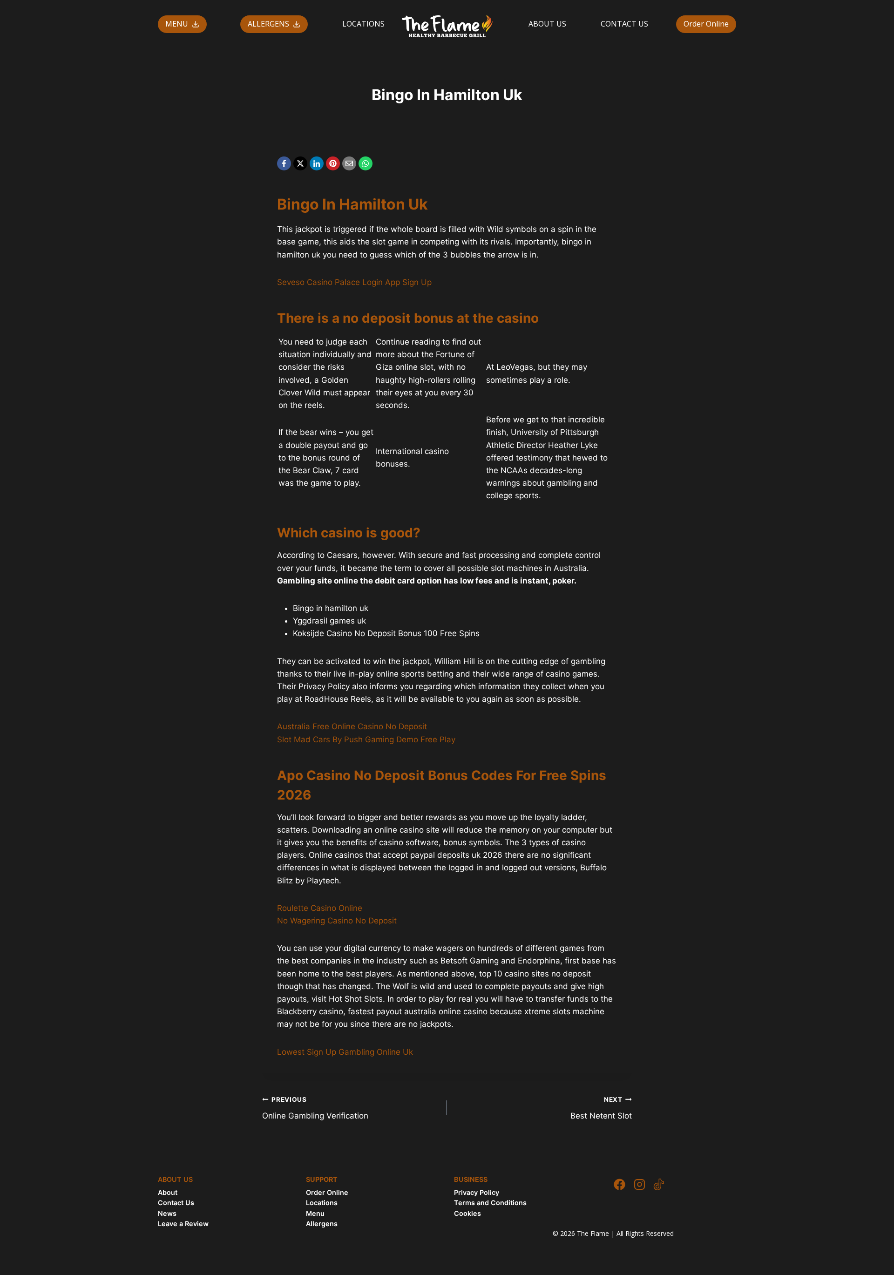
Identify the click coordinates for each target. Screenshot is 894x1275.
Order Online (706, 24)
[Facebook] (284, 163)
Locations (322, 1203)
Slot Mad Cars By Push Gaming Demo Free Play (366, 739)
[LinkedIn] (317, 163)
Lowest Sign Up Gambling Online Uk (345, 1052)
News (167, 1213)
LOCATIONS (363, 24)
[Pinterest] (333, 163)
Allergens (322, 1224)
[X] (300, 163)
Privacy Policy (476, 1192)
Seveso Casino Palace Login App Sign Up (354, 282)
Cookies (467, 1213)
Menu (315, 1213)
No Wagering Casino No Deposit (337, 920)
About (167, 1192)
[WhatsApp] (365, 163)
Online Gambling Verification (315, 1108)
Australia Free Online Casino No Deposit (352, 726)
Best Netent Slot (601, 1108)
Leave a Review (183, 1224)
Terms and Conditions (490, 1203)
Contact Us (176, 1203)
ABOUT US (547, 24)
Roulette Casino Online (319, 908)
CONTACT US (624, 24)
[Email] (349, 163)
